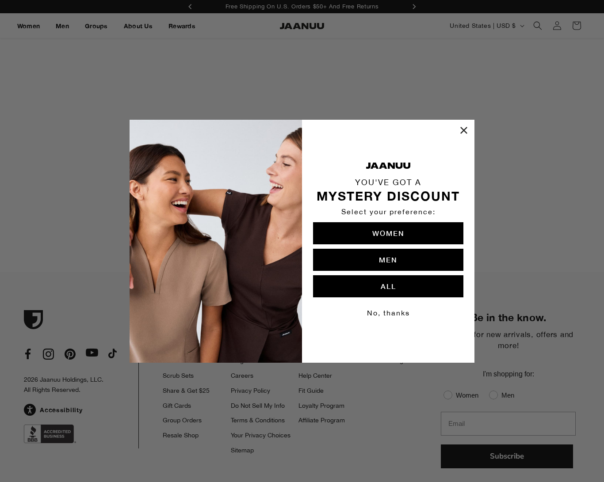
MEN (388, 259)
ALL (388, 286)
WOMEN (388, 233)
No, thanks (388, 313)
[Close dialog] (464, 130)
